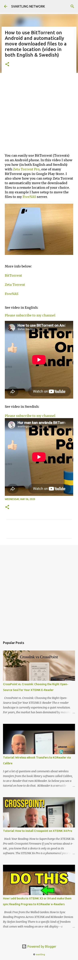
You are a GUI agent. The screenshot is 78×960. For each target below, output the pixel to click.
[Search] (72, 6)
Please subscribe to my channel (30, 315)
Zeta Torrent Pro (26, 169)
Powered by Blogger (41, 946)
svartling (40, 954)
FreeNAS (29, 197)
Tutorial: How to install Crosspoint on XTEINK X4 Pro (37, 830)
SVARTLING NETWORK (28, 6)
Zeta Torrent (15, 285)
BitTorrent (13, 275)
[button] (7, 64)
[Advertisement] (39, 112)
